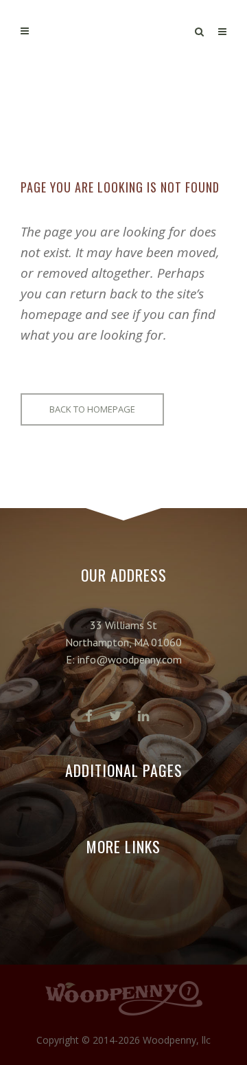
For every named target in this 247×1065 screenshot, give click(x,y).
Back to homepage (92, 409)
